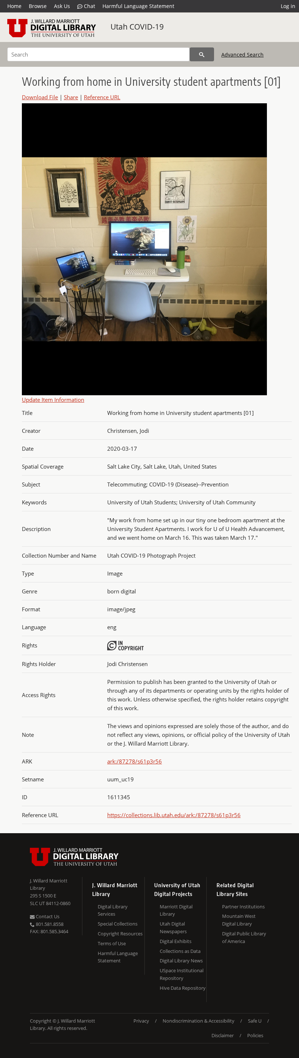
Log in (288, 6)
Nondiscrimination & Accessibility (198, 1020)
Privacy (141, 1020)
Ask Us (62, 6)
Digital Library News (181, 960)
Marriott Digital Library (176, 910)
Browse (38, 6)
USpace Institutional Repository (181, 974)
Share (71, 97)
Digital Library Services (113, 910)
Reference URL (102, 97)
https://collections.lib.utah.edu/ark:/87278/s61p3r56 (174, 815)
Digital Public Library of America (244, 937)
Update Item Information (53, 399)
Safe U (254, 1020)
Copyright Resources (120, 933)
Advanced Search (242, 54)
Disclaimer (222, 1035)
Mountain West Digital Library (239, 920)
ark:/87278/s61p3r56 (134, 761)
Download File (40, 97)
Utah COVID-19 (137, 27)
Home (14, 6)
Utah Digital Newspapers (173, 927)
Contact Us (47, 916)
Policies (255, 1035)
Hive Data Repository (183, 988)
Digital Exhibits (175, 941)
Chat (88, 6)
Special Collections (117, 923)
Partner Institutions (243, 906)
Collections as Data (180, 951)
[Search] (202, 54)
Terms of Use (112, 943)
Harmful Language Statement (138, 6)
